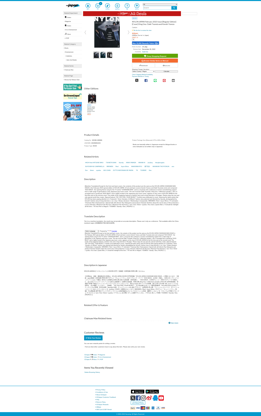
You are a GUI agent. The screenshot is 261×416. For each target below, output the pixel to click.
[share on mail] (173, 80)
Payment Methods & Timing (140, 76)
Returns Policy (101, 402)
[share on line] (155, 80)
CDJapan (87, 355)
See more (174, 323)
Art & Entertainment (105, 357)
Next (128, 32)
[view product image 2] (103, 55)
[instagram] (143, 398)
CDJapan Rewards (102, 404)
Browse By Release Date (72, 80)
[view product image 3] (110, 55)
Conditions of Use (102, 392)
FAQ (97, 399)
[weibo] (149, 398)
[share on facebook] (146, 80)
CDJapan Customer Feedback (106, 397)
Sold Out (145, 52)
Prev (85, 32)
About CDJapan (101, 395)
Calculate (166, 71)
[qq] (155, 398)
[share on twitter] (137, 80)
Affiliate (98, 407)
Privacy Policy (100, 390)
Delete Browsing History (92, 372)
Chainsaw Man (69, 70)
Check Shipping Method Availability (142, 74)
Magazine (102, 355)
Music (95, 359)
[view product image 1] (96, 55)
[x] (132, 398)
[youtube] (161, 398)
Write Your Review (94, 338)
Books (95, 355)
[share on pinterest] (164, 80)
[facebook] (138, 398)
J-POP (101, 359)
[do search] (174, 8)
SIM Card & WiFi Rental (104, 409)
